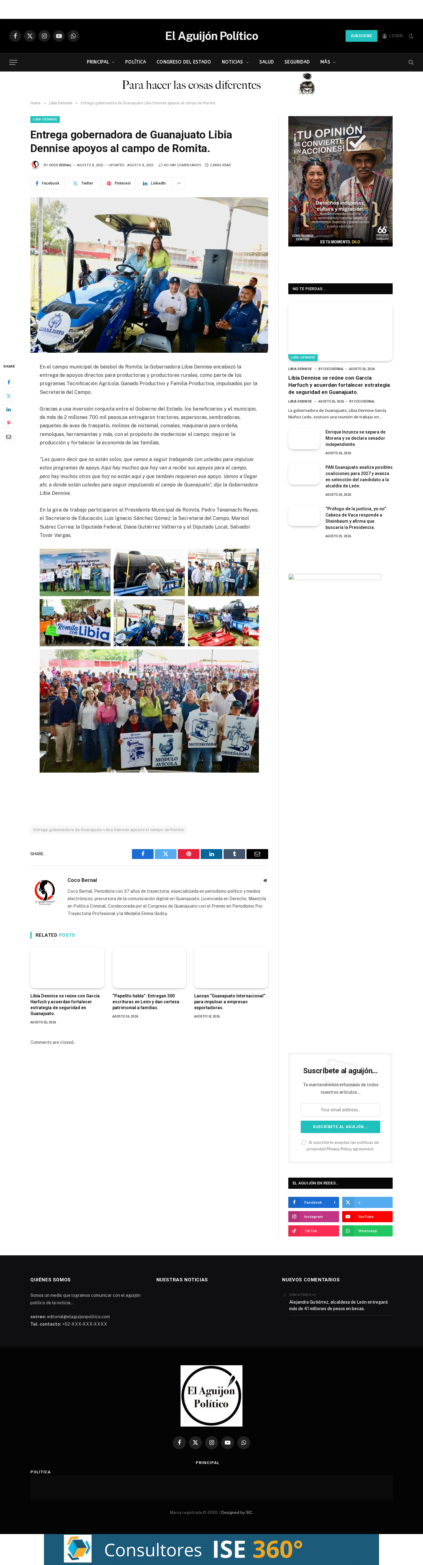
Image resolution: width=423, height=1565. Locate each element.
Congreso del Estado (184, 62)
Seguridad (297, 62)
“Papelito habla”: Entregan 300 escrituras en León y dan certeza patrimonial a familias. (145, 1001)
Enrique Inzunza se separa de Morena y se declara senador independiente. (355, 438)
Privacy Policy (339, 1149)
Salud (266, 62)
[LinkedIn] (8, 409)
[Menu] (13, 62)
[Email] (8, 437)
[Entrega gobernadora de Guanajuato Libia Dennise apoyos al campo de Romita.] (149, 275)
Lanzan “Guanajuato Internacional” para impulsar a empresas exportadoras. (229, 1001)
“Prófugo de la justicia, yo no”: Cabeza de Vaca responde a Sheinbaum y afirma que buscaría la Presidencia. (356, 518)
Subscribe (361, 36)
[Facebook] (8, 382)
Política (135, 62)
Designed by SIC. (237, 1512)
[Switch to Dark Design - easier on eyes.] (411, 35)
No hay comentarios (182, 165)
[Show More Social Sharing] (179, 183)
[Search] (410, 62)
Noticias (232, 62)
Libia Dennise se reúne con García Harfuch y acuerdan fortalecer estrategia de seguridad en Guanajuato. (65, 1004)
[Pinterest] (8, 423)
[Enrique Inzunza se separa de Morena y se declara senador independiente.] (304, 438)
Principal (98, 62)
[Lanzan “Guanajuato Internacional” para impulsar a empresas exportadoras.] (231, 967)
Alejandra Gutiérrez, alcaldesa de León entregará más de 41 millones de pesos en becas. (338, 1305)
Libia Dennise (45, 119)
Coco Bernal (60, 165)
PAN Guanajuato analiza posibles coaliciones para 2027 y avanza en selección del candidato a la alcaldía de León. (359, 476)
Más (325, 62)
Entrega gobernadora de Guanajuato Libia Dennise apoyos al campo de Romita (108, 829)
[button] (211, 1549)
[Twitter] (8, 396)
